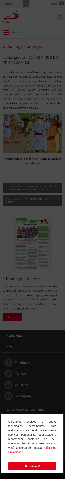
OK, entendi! (32, 466)
